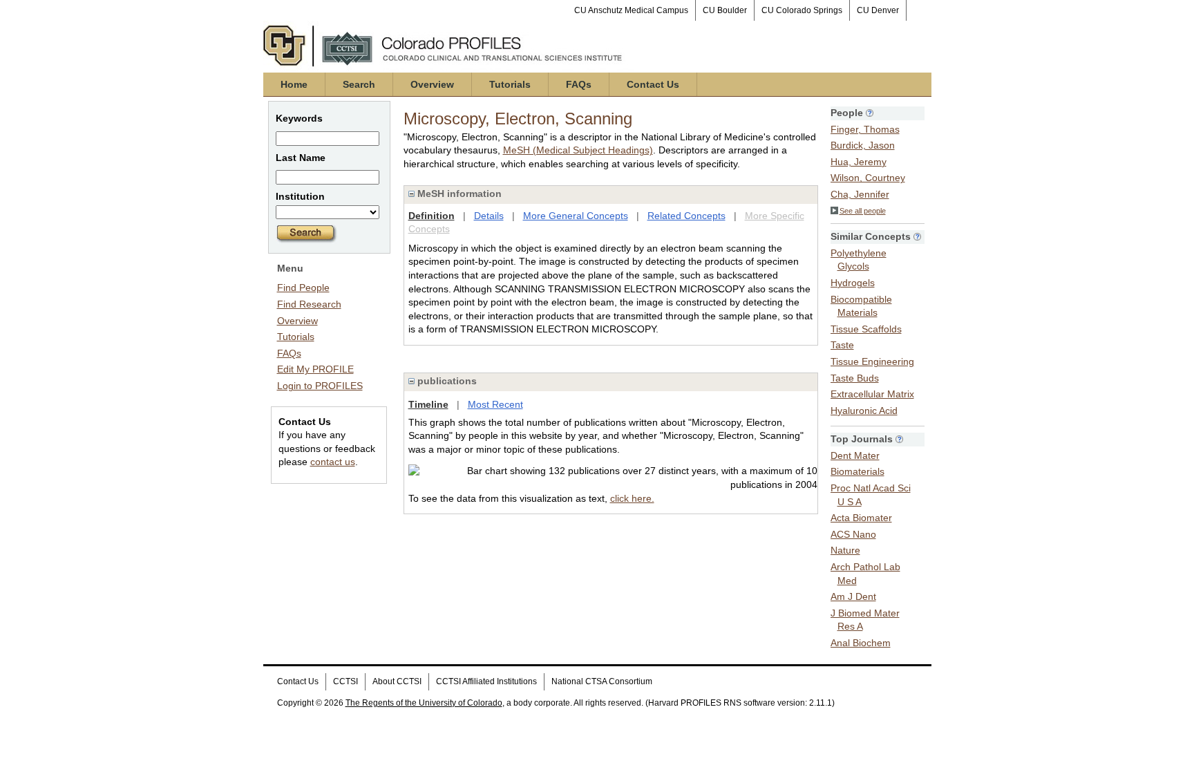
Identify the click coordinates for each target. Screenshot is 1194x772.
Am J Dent (853, 596)
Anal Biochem (861, 642)
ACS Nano (853, 534)
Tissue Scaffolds (866, 329)
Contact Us (653, 84)
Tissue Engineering (872, 361)
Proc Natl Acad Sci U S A (871, 494)
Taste (842, 344)
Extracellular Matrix (872, 393)
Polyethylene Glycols (859, 259)
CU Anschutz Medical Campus (631, 10)
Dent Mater (855, 455)
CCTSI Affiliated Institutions (486, 681)
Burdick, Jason (863, 145)
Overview (432, 84)
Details (489, 215)
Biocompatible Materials (861, 306)
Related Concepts (686, 215)
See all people (863, 211)
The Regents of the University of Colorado (423, 703)
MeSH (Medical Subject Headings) (578, 150)
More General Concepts (575, 215)
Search (359, 84)
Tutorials (510, 84)
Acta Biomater (861, 517)
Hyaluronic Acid (864, 410)
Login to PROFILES (320, 385)
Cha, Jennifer (860, 194)
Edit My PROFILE (315, 369)
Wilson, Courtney (868, 177)
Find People (303, 287)
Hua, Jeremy (859, 161)
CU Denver (878, 10)
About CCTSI (396, 681)
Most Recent (495, 404)
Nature (845, 550)
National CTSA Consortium (601, 681)
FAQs (578, 84)
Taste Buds (855, 378)
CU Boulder (725, 10)
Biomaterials (857, 471)
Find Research (309, 304)
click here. (632, 498)
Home (294, 84)
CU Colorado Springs (801, 10)
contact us (332, 461)
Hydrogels (853, 282)
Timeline (428, 404)
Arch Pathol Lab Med (865, 573)
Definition (431, 215)
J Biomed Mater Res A (865, 620)
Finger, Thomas (865, 129)
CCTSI (345, 681)
